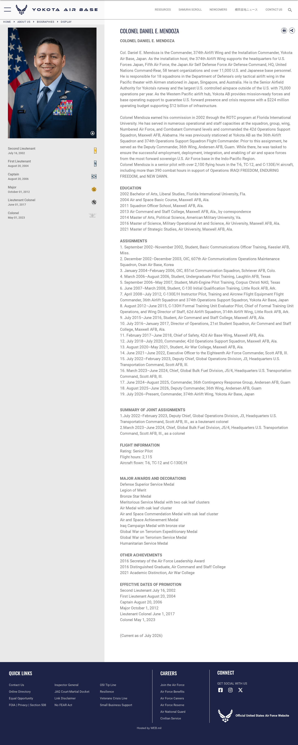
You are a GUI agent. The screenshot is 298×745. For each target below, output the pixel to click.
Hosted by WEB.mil (149, 728)
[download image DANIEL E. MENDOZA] (92, 133)
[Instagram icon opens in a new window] (230, 690)
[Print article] (284, 30)
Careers (168, 673)
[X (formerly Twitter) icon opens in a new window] (240, 690)
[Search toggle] (290, 9)
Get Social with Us (232, 683)
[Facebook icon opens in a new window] (220, 690)
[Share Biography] (292, 30)
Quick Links (20, 673)
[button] (6, 9)
